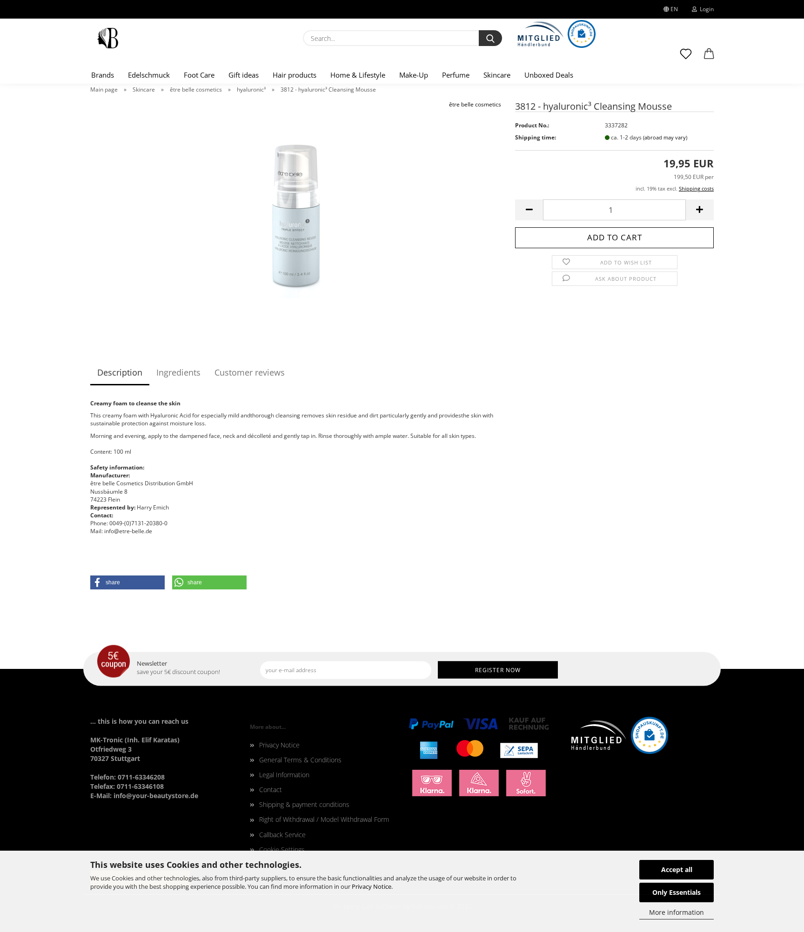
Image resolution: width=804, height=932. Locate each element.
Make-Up (413, 74)
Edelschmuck (149, 74)
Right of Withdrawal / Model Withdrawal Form (324, 819)
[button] (709, 58)
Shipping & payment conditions (304, 804)
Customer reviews (249, 372)
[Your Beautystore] (107, 38)
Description (119, 372)
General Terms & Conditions (300, 759)
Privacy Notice (371, 886)
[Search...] (490, 38)
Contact (270, 789)
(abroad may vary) (665, 137)
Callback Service (282, 834)
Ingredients (178, 372)
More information (676, 912)
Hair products (294, 74)
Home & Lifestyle (357, 74)
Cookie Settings (282, 849)
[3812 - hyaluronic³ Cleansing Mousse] (295, 216)
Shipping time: (535, 137)
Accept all (676, 869)
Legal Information (284, 774)
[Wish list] (685, 58)
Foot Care (199, 74)
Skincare (496, 74)
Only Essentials (676, 892)
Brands (102, 74)
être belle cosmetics (475, 104)
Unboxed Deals (548, 74)
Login (705, 9)
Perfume (455, 74)
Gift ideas (243, 74)
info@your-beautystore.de (156, 795)
